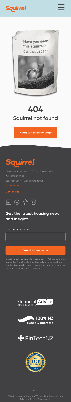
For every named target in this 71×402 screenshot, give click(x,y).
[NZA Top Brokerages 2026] (35, 362)
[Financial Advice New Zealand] (35, 301)
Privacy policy (12, 185)
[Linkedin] (9, 202)
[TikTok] (25, 202)
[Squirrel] (16, 9)
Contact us (12, 191)
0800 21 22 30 (17, 176)
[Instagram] (33, 202)
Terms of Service (37, 399)
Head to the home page (35, 132)
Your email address (17, 229)
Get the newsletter (35, 250)
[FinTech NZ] (35, 338)
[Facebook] (17, 202)
